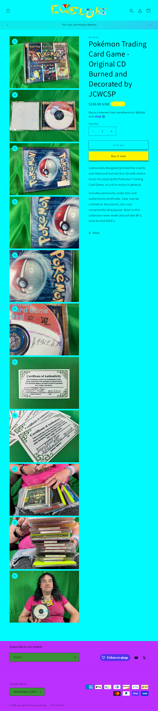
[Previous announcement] (7, 25)
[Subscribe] (74, 657)
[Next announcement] (150, 25)
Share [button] (96, 233)
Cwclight (22, 705)
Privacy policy (57, 705)
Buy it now (118, 156)
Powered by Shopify (37, 705)
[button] (8, 11)
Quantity (93, 123)
